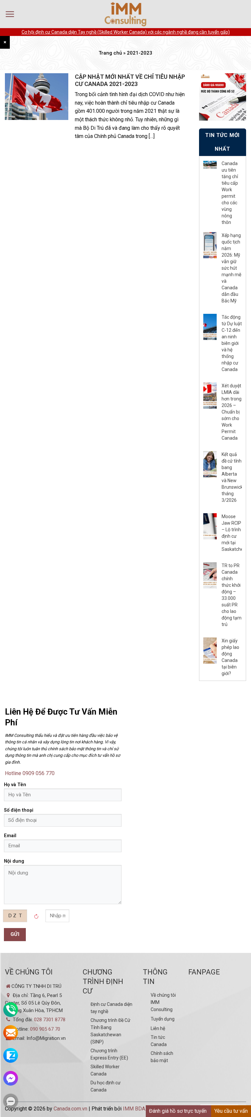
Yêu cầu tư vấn (231, 1111)
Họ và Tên (15, 784)
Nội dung (14, 861)
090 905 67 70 (45, 1029)
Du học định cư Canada (106, 1086)
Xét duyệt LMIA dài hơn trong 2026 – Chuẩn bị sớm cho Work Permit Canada (232, 412)
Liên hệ (158, 1028)
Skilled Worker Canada (105, 1070)
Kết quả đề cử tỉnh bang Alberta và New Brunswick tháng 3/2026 (232, 477)
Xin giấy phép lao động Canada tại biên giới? (230, 657)
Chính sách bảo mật (162, 1057)
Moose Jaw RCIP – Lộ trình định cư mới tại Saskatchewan (232, 533)
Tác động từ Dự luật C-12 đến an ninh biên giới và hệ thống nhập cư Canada (232, 343)
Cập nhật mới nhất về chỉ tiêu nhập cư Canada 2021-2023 (130, 80)
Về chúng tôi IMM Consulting (163, 1002)
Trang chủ (110, 53)
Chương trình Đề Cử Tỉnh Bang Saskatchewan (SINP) (110, 1031)
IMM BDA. (134, 1109)
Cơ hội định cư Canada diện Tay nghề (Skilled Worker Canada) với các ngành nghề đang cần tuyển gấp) (126, 32)
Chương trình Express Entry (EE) (109, 1054)
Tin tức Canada (159, 1041)
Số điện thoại (18, 810)
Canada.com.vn (70, 1109)
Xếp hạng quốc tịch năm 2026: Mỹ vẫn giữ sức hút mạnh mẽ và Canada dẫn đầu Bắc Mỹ (231, 268)
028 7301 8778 (49, 1020)
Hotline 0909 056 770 (30, 773)
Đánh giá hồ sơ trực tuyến (178, 1111)
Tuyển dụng (163, 1019)
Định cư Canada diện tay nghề (111, 1008)
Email (10, 835)
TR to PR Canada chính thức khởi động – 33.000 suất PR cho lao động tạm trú (232, 595)
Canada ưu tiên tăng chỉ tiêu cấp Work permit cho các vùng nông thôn (230, 193)
